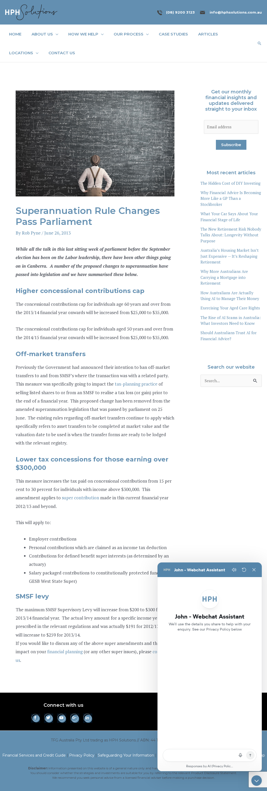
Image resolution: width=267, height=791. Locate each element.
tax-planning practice (136, 384)
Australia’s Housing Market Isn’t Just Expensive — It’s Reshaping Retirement (230, 256)
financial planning (65, 652)
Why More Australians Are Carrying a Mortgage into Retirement (224, 277)
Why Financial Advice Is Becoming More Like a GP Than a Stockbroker (231, 198)
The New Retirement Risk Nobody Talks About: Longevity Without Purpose (231, 234)
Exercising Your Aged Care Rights (230, 307)
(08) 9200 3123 (180, 12)
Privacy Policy (81, 755)
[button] (55, 34)
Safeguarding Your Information (126, 755)
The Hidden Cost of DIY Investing (230, 183)
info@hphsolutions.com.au (236, 12)
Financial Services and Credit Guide (34, 755)
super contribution (80, 498)
